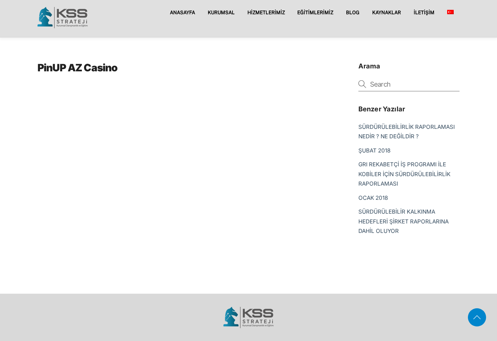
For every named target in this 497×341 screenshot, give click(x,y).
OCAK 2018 (373, 197)
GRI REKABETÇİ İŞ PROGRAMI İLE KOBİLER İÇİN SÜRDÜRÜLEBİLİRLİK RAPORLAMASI (404, 174)
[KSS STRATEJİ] (62, 25)
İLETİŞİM (424, 12)
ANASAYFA (182, 12)
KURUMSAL (221, 12)
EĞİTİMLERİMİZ (315, 12)
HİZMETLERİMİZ (266, 12)
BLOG (352, 12)
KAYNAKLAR (386, 12)
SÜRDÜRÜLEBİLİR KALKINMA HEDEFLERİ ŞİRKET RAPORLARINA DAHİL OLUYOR (403, 221)
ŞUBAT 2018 (374, 150)
